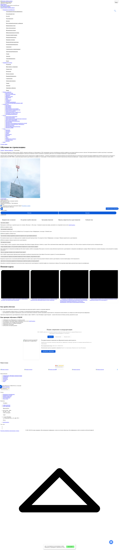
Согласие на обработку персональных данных (61, 283)
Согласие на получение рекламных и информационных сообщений (56, 280)
